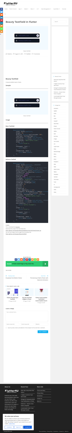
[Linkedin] (24, 259)
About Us (39, 401)
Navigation (56, 161)
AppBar (55, 111)
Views (55, 192)
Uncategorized (57, 187)
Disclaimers (40, 395)
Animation (56, 108)
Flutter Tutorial (57, 128)
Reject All (18, 427)
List (54, 144)
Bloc (55, 116)
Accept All (27, 427)
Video (55, 189)
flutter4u (10, 54)
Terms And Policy (41, 390)
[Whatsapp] (35, 259)
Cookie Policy (12, 423)
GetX (55, 133)
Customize (9, 427)
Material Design (57, 151)
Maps (55, 149)
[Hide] (0, 34)
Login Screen (56, 146)
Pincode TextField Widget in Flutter (27, 298)
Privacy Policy (40, 393)
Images (55, 138)
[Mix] (32, 259)
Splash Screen (57, 169)
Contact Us (39, 398)
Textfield (28, 54)
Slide (55, 164)
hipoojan (18, 227)
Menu (55, 154)
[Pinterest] (27, 259)
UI (54, 184)
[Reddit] (21, 259)
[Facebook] (16, 259)
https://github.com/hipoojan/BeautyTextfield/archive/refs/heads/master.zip (23, 230)
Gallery (55, 131)
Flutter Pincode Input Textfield (12, 298)
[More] (38, 259)
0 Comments (37, 54)
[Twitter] (18, 259)
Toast (55, 182)
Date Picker (56, 123)
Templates (56, 174)
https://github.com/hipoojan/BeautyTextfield (16, 234)
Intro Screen (56, 141)
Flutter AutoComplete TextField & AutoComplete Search (41, 299)
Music (55, 159)
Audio (55, 113)
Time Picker (56, 179)
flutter (9, 270)
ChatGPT (55, 121)
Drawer (55, 126)
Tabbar (55, 171)
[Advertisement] (27, 67)
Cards (55, 118)
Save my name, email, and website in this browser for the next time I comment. (26, 327)
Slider (55, 166)
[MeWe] (29, 259)
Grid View (56, 136)
